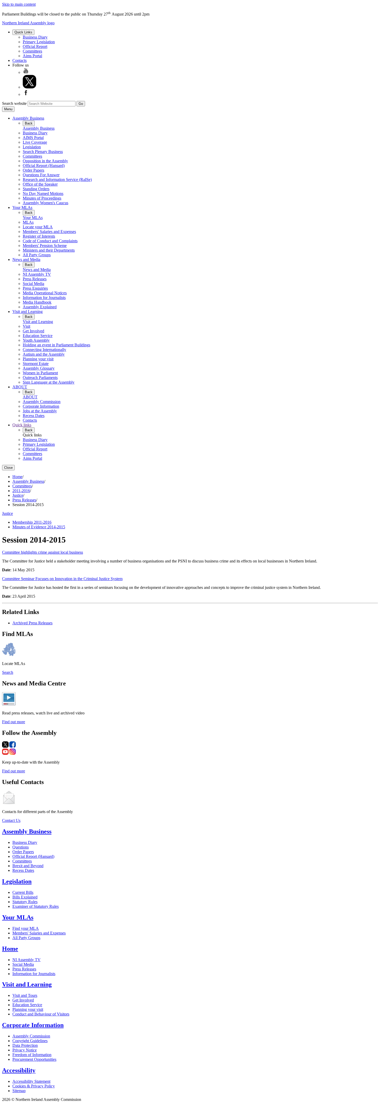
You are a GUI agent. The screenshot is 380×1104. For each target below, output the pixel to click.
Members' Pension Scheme (45, 245)
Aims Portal (32, 56)
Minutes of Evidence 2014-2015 (38, 527)
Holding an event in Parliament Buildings (56, 345)
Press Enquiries (35, 288)
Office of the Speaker (40, 184)
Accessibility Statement (31, 1081)
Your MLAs (22, 207)
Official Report (35, 46)
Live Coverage (35, 142)
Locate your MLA (38, 227)
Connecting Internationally (44, 349)
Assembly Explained (40, 307)
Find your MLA (25, 928)
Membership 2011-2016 (31, 522)
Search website (14, 103)
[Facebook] (26, 94)
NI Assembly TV (37, 274)
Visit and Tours (24, 995)
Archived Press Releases (32, 623)
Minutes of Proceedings (42, 198)
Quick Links (23, 32)
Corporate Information (41, 406)
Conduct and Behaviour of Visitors (40, 1014)
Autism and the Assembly (44, 354)
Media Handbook (37, 302)
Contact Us (11, 820)
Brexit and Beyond (27, 866)
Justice (17, 495)
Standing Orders (36, 189)
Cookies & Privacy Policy (33, 1086)
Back (29, 123)
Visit (26, 326)
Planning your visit (38, 359)
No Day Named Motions (43, 193)
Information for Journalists (44, 297)
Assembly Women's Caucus (45, 203)
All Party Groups (37, 255)
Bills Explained (24, 897)
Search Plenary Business (43, 151)
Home (17, 476)
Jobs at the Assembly (40, 411)
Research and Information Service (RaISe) (57, 179)
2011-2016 (21, 490)
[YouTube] (26, 72)
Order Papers (33, 170)
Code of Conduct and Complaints (50, 241)
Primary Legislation (39, 42)
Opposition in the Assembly (45, 161)
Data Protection (25, 1045)
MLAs (28, 222)
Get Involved (33, 331)
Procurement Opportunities (34, 1059)
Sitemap (19, 1090)
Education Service (37, 335)
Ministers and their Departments (49, 250)
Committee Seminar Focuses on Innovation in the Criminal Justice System (62, 578)
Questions (20, 847)
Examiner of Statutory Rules (35, 906)
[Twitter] (29, 87)
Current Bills (22, 892)
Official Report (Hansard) (44, 165)
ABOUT (19, 387)
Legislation (32, 147)
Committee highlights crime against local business (42, 552)
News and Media (26, 259)
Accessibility (18, 1070)
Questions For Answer (41, 175)
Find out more (13, 722)
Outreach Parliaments (40, 377)
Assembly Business (28, 118)
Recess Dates (33, 415)
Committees (32, 51)
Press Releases (35, 279)
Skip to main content (19, 4)
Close (8, 468)
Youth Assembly (36, 340)
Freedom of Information (31, 1054)
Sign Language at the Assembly (48, 382)
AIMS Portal (33, 137)
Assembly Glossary (39, 368)
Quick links (21, 425)
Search (7, 672)
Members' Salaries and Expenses (49, 231)
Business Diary (35, 37)
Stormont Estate (36, 363)
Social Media (33, 283)
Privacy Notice (24, 1050)
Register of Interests (39, 236)
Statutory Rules (24, 902)
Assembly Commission (41, 401)
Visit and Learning (27, 311)
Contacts (19, 60)
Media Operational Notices (45, 293)
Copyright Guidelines (30, 1041)
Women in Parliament (40, 373)
